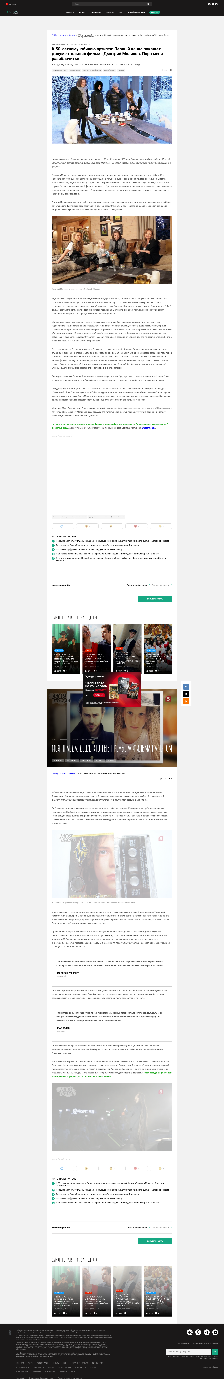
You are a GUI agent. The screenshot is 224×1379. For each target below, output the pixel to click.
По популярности (160, 585)
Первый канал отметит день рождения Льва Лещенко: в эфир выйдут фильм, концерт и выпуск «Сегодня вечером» (113, 541)
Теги (73, 1371)
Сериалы (55, 1363)
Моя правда (58, 760)
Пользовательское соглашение (70, 1378)
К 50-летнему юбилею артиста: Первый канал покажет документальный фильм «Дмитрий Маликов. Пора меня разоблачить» (111, 1184)
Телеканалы (42, 1363)
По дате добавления (137, 585)
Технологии (97, 1363)
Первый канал (109, 70)
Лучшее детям (64, 1367)
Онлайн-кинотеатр (80, 1363)
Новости (121, 70)
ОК (215, 1352)
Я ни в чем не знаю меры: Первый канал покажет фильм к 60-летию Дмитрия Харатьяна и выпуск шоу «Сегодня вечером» (111, 559)
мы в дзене (12, 4)
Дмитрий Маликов (59, 70)
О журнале (50, 1371)
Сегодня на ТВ (75, 70)
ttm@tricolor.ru (21, 1349)
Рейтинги (37, 1371)
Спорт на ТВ (38, 1367)
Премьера (99, 760)
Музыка (93, 1367)
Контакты (63, 1371)
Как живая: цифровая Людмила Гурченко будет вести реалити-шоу (89, 549)
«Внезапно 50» (148, 428)
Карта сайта (20, 1378)
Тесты (30, 1363)
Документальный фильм (92, 70)
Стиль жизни (80, 1367)
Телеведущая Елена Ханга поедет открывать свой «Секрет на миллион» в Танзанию (97, 545)
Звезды (51, 1367)
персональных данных (209, 1358)
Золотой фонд (22, 1371)
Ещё (153, 12)
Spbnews (215, 1367)
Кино (65, 1363)
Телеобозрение (23, 1367)
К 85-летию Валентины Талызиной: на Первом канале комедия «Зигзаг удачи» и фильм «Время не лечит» (107, 553)
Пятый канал (86, 760)
